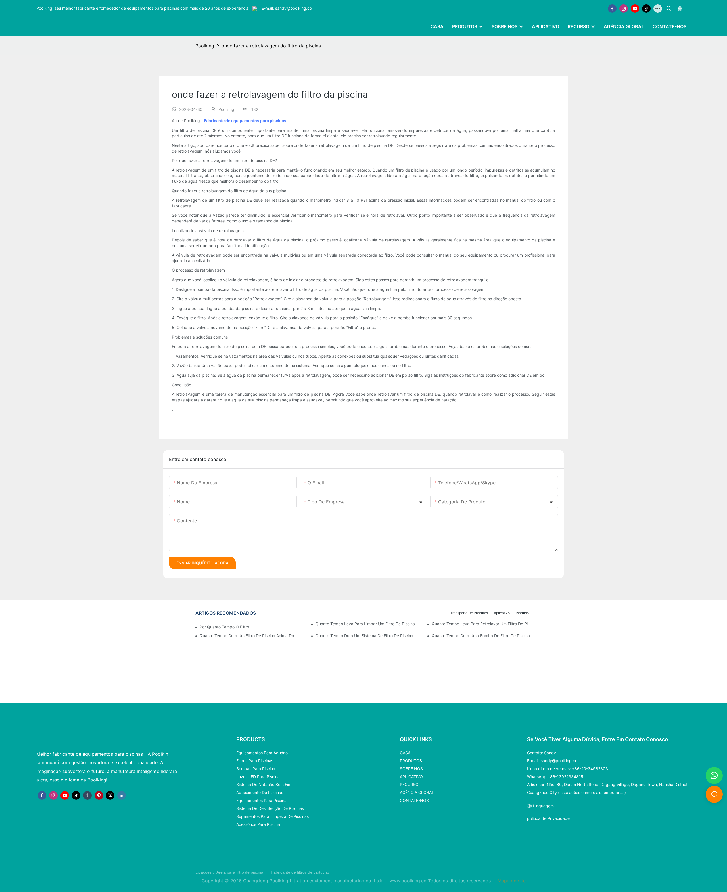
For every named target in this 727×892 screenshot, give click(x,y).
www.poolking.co (408, 880)
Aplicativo (502, 613)
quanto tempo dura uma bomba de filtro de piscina (481, 635)
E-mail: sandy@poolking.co (286, 8)
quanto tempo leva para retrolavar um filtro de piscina (482, 623)
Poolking (204, 46)
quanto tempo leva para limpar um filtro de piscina (365, 623)
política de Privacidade (548, 818)
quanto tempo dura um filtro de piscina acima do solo (250, 635)
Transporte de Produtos (469, 613)
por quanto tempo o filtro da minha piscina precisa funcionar (228, 626)
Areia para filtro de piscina (240, 872)
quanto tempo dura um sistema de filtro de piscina (364, 635)
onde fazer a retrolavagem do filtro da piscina (271, 46)
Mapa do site (511, 880)
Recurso (522, 613)
